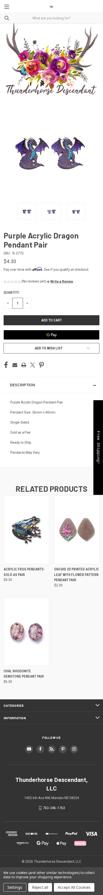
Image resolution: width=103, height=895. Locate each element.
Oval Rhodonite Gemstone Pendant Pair (24, 674)
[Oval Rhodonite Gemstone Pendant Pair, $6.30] (26, 632)
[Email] (14, 365)
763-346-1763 (54, 808)
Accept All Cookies (74, 887)
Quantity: (12, 292)
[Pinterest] (41, 365)
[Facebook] (6, 365)
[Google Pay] (51, 335)
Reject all (40, 887)
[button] (60, 281)
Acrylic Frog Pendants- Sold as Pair (24, 572)
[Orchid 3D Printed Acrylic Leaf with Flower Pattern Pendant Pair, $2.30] (77, 530)
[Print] (23, 365)
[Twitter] (32, 365)
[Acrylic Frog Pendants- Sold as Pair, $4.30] (26, 530)
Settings (14, 887)
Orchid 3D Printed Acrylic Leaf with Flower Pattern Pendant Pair (76, 574)
